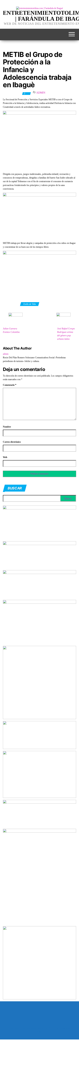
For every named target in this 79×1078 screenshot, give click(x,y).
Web (5, 457)
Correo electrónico (12, 442)
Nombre (7, 426)
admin (40, 92)
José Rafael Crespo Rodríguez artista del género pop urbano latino (66, 333)
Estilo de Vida (29, 304)
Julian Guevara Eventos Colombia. (11, 330)
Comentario (9, 385)
